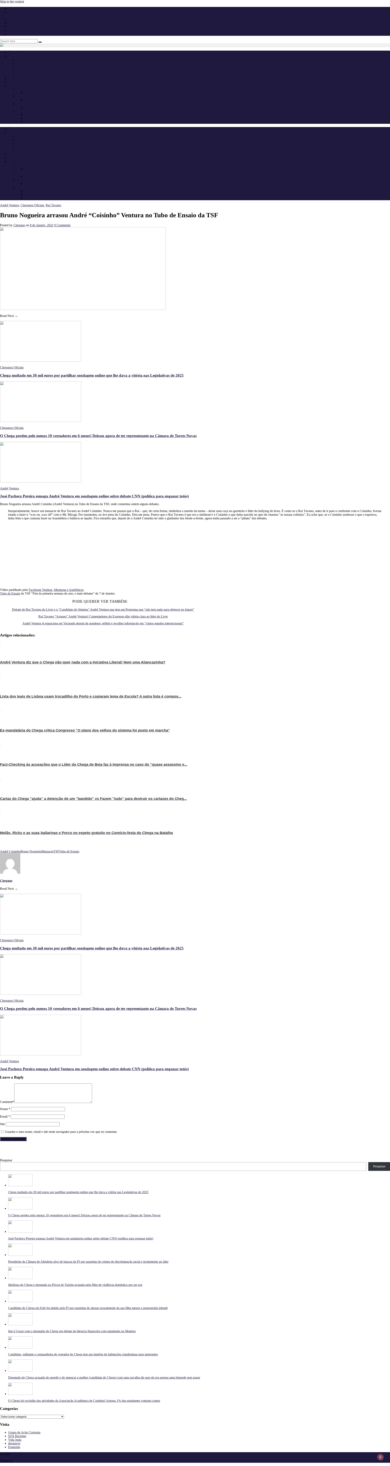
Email (5, 1116)
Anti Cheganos (17, 78)
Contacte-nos (16, 12)
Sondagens (15, 81)
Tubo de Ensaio (10, 593)
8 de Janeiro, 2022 (41, 225)
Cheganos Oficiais (28, 67)
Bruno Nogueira (31, 851)
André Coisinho (10, 851)
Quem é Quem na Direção (33, 59)
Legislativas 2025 (27, 89)
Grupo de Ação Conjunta (24, 1432)
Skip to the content (12, 1)
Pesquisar (6, 1160)
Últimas (13, 52)
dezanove (14, 1443)
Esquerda (14, 1447)
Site (2, 1124)
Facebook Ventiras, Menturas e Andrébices (56, 590)
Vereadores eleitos (36, 122)
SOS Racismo (17, 1436)
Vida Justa (14, 1439)
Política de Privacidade (22, 8)
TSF (56, 851)
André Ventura (25, 63)
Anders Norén (23, 1461)
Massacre (47, 851)
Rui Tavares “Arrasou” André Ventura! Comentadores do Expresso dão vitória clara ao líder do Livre (103, 616)
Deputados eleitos (35, 92)
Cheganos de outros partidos (34, 70)
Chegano (19, 225)
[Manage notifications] (380, 1457)
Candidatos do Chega (38, 100)
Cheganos (17, 1454)
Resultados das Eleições (39, 114)
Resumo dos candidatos (39, 118)
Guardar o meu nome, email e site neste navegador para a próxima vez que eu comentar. (61, 1131)
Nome (5, 1109)
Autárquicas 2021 (27, 111)
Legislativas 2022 (27, 103)
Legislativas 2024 (27, 96)
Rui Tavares (53, 205)
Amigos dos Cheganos (30, 74)
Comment (7, 1102)
